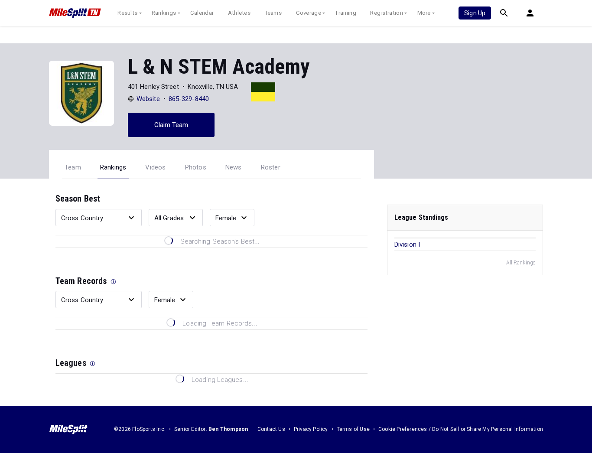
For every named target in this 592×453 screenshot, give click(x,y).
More (424, 13)
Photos (195, 167)
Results (127, 13)
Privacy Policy (311, 429)
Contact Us (271, 429)
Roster (270, 167)
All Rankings (521, 263)
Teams (273, 13)
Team (73, 167)
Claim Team (171, 125)
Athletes (239, 13)
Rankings (164, 13)
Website (148, 99)
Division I (407, 244)
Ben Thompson (228, 429)
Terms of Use (353, 429)
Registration (386, 13)
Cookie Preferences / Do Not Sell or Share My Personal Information (460, 429)
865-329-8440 (189, 99)
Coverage (308, 13)
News (233, 167)
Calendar (202, 13)
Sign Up (474, 13)
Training (345, 13)
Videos (155, 167)
